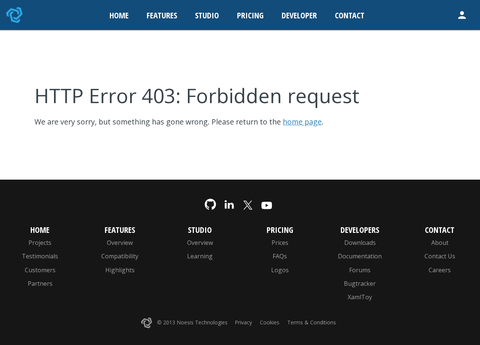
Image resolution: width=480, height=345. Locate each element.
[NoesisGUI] (15, 15)
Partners (40, 283)
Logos (280, 270)
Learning (200, 256)
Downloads (360, 242)
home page (302, 122)
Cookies (269, 322)
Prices (280, 242)
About (439, 242)
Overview (120, 242)
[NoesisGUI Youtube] (266, 205)
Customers (40, 270)
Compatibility (119, 256)
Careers (440, 270)
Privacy (243, 322)
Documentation (360, 256)
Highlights (120, 270)
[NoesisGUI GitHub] (210, 205)
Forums (359, 270)
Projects (39, 242)
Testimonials (40, 256)
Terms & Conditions (311, 322)
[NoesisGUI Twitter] (248, 205)
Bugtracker (360, 283)
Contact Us (439, 256)
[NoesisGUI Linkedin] (229, 205)
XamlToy (360, 297)
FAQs (280, 256)
